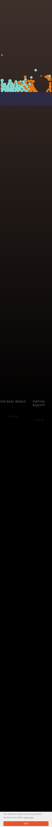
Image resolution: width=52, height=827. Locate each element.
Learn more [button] (29, 817)
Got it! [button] (26, 824)
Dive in (13, 416)
